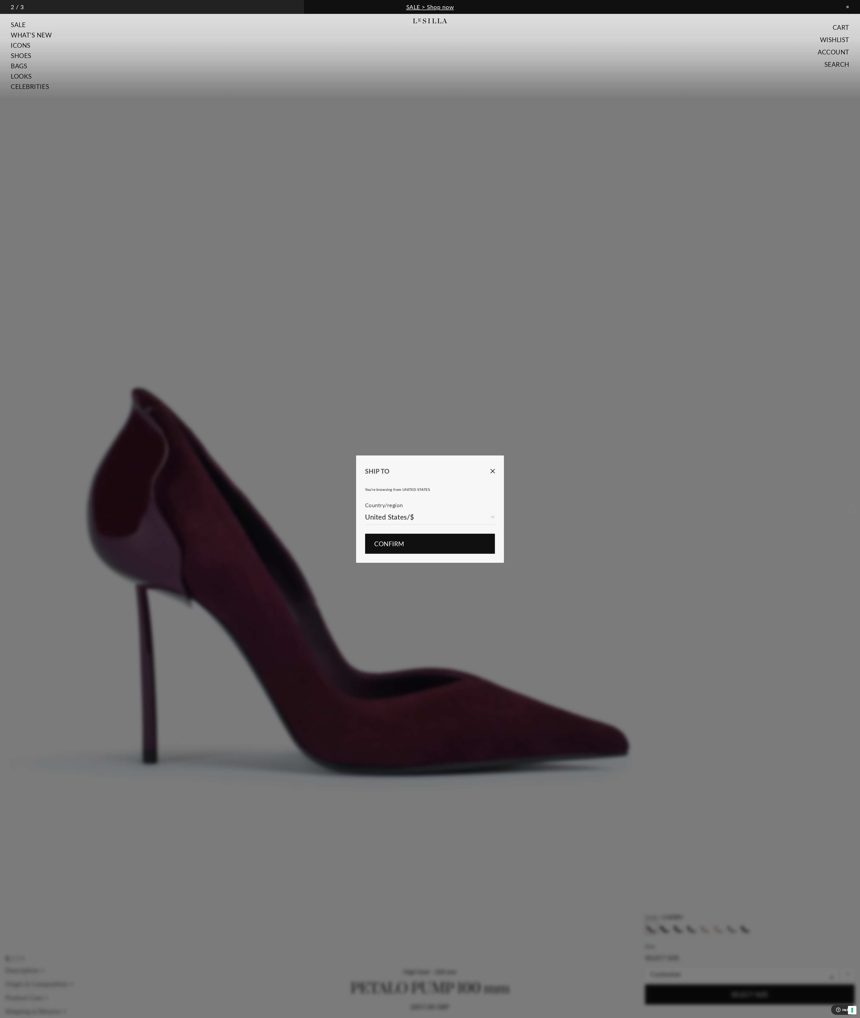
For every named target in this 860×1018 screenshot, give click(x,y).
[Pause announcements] (847, 7)
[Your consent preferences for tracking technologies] (852, 1010)
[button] (31, 24)
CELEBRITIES (30, 86)
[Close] (488, 471)
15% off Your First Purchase (430, 7)
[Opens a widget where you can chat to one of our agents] (843, 1010)
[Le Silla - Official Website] (430, 21)
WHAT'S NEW (31, 35)
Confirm (389, 544)
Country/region (384, 505)
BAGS (19, 66)
